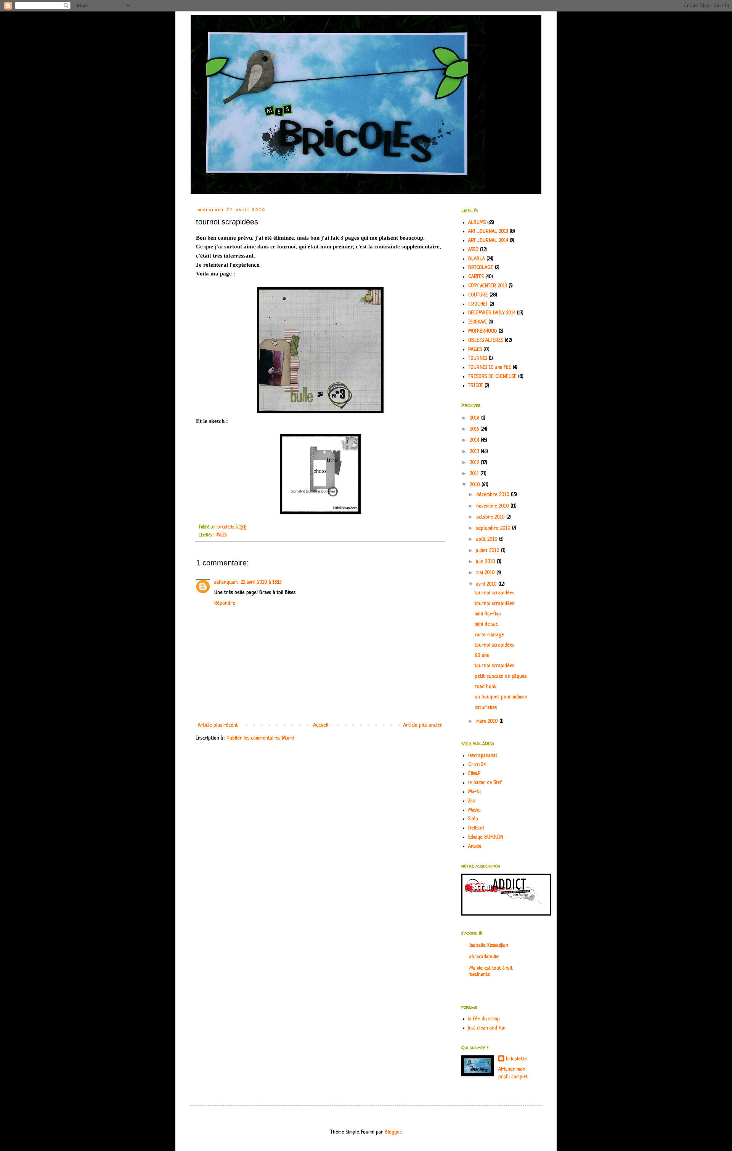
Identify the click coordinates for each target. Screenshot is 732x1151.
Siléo (473, 819)
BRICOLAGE (480, 268)
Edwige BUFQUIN (485, 837)
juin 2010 (486, 562)
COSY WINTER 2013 (487, 286)
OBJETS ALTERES (485, 340)
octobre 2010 (491, 517)
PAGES (220, 535)
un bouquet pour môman (501, 697)
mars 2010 (487, 721)
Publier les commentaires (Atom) (260, 738)
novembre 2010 (493, 506)
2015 (475, 429)
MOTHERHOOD (482, 331)
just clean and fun (487, 1028)
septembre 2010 (494, 528)
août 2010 (487, 539)
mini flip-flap (488, 614)
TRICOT (475, 386)
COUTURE (478, 295)
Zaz (471, 801)
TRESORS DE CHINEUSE (492, 376)
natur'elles (486, 708)
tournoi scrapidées (494, 593)
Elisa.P (474, 773)
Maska (474, 810)
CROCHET (478, 304)
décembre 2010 (493, 495)
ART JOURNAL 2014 (488, 240)
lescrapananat (483, 756)
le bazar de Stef (485, 783)
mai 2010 (486, 573)
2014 (475, 440)
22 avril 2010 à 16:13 (261, 582)
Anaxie (475, 846)
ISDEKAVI (477, 322)
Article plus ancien (423, 725)
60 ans (482, 655)
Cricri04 (477, 765)
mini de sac (486, 624)
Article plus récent (218, 725)
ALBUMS (477, 223)
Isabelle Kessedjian (488, 945)
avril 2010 (487, 584)
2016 (475, 418)
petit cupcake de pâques (501, 676)
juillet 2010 (488, 551)
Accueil (320, 725)
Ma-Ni (474, 792)
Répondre (224, 603)
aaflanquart (226, 582)
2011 (475, 474)
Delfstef (476, 828)
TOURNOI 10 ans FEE (489, 367)
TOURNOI (477, 358)
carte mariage (489, 635)
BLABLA (476, 259)
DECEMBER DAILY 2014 (491, 313)
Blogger (393, 1132)
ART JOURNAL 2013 (488, 231)
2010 (476, 485)
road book (485, 687)
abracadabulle (484, 957)
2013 (475, 452)
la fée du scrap (484, 1019)
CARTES (476, 277)
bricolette (516, 1059)
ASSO (473, 250)
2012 (475, 463)
